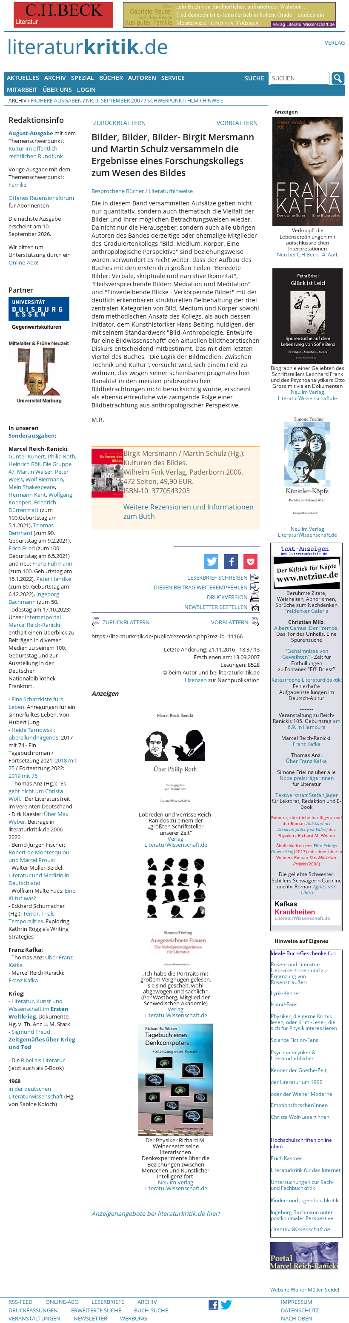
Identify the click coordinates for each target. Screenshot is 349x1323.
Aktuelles (23, 78)
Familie (17, 184)
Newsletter (90, 1318)
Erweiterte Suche (96, 1310)
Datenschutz (300, 1310)
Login (86, 89)
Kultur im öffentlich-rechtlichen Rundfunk (36, 152)
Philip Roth (61, 456)
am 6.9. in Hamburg (314, 723)
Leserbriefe (108, 1302)
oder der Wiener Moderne (301, 1093)
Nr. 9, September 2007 (114, 100)
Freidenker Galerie (306, 610)
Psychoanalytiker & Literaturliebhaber (293, 1055)
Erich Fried (22, 548)
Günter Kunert (27, 456)
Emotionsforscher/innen (299, 1104)
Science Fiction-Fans (294, 1039)
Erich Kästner (286, 1158)
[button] (211, 561)
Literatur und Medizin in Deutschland (39, 879)
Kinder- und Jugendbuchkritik (304, 1200)
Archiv (55, 78)
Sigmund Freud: (42, 1039)
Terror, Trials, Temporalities (32, 917)
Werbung (133, 1318)
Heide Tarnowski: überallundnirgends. (34, 733)
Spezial (82, 78)
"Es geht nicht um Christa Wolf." (37, 791)
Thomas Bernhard (31, 529)
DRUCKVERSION (227, 597)
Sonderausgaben (32, 435)
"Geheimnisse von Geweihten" (305, 653)
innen (322, 1116)
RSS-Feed (20, 1302)
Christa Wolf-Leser (293, 1116)
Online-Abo (23, 262)
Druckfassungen (33, 1310)
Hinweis (213, 100)
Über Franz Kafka (306, 760)
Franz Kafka (23, 980)
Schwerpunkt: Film (172, 100)
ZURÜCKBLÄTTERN (119, 123)
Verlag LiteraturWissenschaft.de (175, 841)
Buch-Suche (151, 1310)
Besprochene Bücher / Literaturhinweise (142, 191)
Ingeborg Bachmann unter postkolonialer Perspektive (302, 1215)
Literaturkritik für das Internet (305, 1170)
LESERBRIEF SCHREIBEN (217, 577)
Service (173, 78)
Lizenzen (196, 680)
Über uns (57, 89)
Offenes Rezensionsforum (41, 198)
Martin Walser (34, 471)
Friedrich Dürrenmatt (32, 506)
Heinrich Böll (24, 464)
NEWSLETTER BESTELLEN (216, 607)
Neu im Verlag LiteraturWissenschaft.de (175, 1185)
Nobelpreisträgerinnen (307, 777)
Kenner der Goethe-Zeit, (299, 1070)
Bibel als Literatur (43, 1060)
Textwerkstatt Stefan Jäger (306, 794)
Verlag (335, 42)
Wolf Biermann (44, 479)
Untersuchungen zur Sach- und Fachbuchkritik (302, 1184)
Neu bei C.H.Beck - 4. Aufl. (307, 254)
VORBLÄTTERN (238, 123)
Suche (254, 78)
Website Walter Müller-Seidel (304, 1289)
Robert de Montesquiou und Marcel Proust (39, 856)
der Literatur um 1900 (297, 1081)
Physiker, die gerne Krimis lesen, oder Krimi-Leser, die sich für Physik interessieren (304, 1022)
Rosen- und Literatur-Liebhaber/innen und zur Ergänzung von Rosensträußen (300, 973)
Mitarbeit (22, 89)
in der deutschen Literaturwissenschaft (36, 1092)
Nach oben (296, 1318)
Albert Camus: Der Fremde (306, 627)
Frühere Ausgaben (56, 100)
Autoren (142, 78)
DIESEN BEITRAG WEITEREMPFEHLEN (201, 587)
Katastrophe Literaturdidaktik (306, 679)
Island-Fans (284, 1004)
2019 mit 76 (23, 776)
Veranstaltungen (34, 1318)
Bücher (111, 78)
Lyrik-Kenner (285, 993)
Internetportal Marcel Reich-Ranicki (35, 621)
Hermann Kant (27, 494)
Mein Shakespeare (32, 487)
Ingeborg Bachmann (34, 598)
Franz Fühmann (52, 563)
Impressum (296, 1302)
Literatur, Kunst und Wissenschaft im (39, 1008)
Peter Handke (53, 579)
